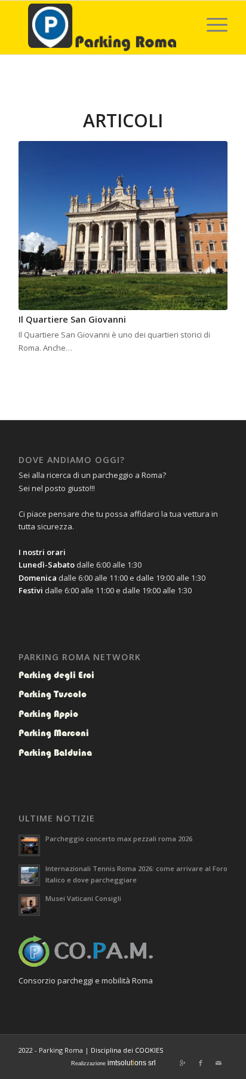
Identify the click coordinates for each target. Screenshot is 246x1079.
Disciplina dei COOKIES (127, 1050)
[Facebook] (201, 1063)
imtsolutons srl (131, 1063)
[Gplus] (183, 1063)
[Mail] (218, 1063)
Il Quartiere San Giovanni (72, 319)
